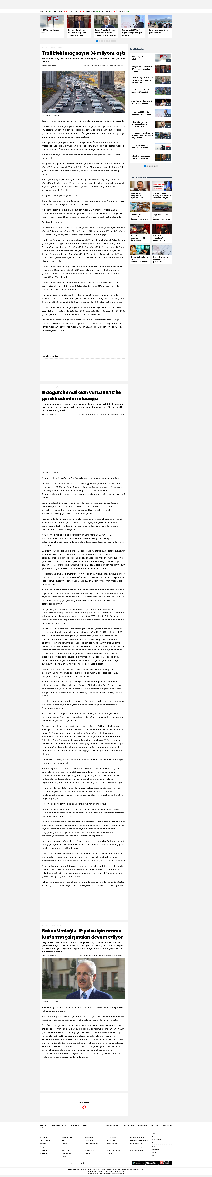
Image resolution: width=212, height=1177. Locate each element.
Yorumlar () (46, 115)
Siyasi (59, 387)
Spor (58, 1097)
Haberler (52, 48)
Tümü (113, 41)
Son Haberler (137, 49)
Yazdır (123, 69)
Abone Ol (56, 115)
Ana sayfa (45, 48)
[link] (151, 58)
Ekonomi (59, 48)
